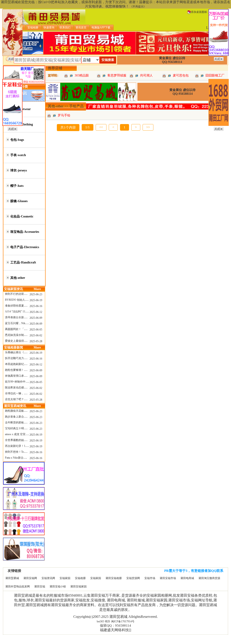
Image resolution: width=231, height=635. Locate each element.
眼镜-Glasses (19, 201)
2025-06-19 (36, 300)
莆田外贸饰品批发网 (17, 586)
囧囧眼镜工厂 (215, 75)
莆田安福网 (30, 578)
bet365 (100, 621)
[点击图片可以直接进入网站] (71, 75)
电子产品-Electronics (24, 247)
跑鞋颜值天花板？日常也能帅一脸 (25, 410)
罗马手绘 (64, 115)
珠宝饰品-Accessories (24, 231)
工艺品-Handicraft (23, 262)
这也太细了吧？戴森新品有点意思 (25, 399)
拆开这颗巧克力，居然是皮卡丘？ (25, 358)
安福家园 (65, 578)
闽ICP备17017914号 (122, 621)
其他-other (17, 277)
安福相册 (80, 578)
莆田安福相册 (114, 578)
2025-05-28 (36, 341)
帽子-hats (16, 185)
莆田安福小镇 (58, 586)
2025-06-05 (36, 329)
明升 (107, 621)
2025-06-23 (36, 294)
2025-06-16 (36, 306)
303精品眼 (82, 75)
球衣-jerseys (18, 170)
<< (101, 127)
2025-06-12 (36, 312)
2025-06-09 (36, 317)
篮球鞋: (53, 75)
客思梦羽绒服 (116, 75)
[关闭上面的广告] (12, 58)
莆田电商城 (187, 578)
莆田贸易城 (12, 578)
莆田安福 (39, 586)
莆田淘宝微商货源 (209, 578)
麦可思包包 (181, 75)
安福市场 (149, 578)
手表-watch (18, 155)
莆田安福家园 (78, 586)
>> (148, 127)
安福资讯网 (48, 578)
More (37, 289)
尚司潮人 (146, 75)
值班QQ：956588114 (115, 625)
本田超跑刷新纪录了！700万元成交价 (27, 364)
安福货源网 (133, 578)
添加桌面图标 (199, 12)
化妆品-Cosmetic (21, 216)
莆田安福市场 (168, 578)
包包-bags (17, 139)
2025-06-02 (36, 335)
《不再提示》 (138, 6)
